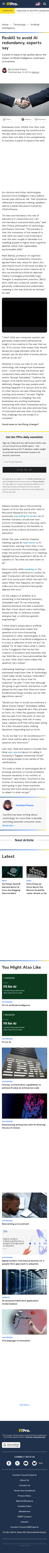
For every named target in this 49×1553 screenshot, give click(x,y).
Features (35, 72)
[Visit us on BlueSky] (33, 1463)
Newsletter (42, 119)
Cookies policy (24, 1506)
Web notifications (24, 1501)
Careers (24, 1521)
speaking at (30, 569)
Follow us (28, 119)
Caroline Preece (19, 69)
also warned (14, 752)
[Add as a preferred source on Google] (11, 1445)
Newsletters (24, 1511)
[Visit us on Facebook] (9, 1463)
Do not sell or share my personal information (24, 1532)
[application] (24, 313)
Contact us (24, 1485)
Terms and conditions (24, 1490)
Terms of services (35, 479)
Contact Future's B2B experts (24, 1527)
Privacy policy (24, 1495)
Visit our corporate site (35, 1437)
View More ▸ (24, 1405)
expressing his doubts (26, 516)
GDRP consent (25, 1516)
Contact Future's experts (24, 1475)
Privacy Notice (38, 481)
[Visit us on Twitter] (17, 1463)
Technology (19, 24)
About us (24, 1480)
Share (8, 119)
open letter (29, 542)
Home (5, 24)
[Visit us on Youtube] (26, 1463)
